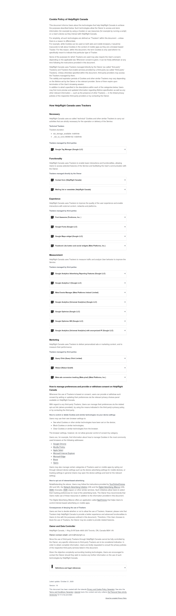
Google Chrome (59, 444)
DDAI (65, 490)
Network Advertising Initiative (75, 487)
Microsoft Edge (59, 456)
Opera (55, 462)
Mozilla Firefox (59, 447)
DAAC (51, 490)
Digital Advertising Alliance (109, 487)
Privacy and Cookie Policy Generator (100, 589)
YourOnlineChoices (117, 484)
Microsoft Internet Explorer (64, 453)
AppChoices (102, 500)
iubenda (77, 592)
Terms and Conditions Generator (61, 592)
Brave (55, 459)
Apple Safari (58, 450)
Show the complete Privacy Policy (116, 598)
